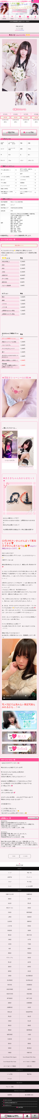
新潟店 (29, 957)
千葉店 (29, 944)
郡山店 (29, 903)
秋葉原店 (10, 930)
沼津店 (9, 975)
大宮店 (9, 944)
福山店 (29, 1016)
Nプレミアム (10, 957)
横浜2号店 (29, 935)
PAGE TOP (19, 865)
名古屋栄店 (9, 980)
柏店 (10, 948)
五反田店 (10, 921)
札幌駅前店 (29, 894)
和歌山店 (10, 1012)
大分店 (29, 1039)
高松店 (9, 1025)
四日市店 (10, 984)
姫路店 (9, 1002)
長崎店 (29, 1043)
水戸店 (29, 939)
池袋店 (29, 930)
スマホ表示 (25, 856)
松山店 (29, 1021)
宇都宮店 (29, 953)
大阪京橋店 (29, 993)
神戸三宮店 (29, 998)
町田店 (29, 926)
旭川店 (29, 898)
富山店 (9, 962)
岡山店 (9, 1016)
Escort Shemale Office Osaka (9, 1061)
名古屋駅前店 (29, 975)
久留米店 (10, 1039)
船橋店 (29, 948)
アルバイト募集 (10, 1086)
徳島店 (29, 1025)
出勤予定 (10, 877)
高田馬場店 (29, 912)
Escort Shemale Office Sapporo (10, 1057)
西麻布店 (29, 921)
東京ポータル (9, 907)
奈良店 (29, 1007)
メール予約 (29, 132)
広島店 (9, 1021)
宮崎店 (9, 1048)
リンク (9, 886)
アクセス (10, 1078)
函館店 (9, 898)
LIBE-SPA (29, 1066)
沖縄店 (9, 1052)
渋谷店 (9, 912)
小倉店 (29, 1034)
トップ (9, 872)
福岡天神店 (9, 1034)
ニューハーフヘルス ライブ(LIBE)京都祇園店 (19, 1111)
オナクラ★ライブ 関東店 (29, 1061)
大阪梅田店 (29, 984)
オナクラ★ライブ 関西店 (10, 1066)
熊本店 (9, 1043)
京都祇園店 (29, 1002)
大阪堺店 (29, 989)
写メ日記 (29, 881)
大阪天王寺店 (9, 993)
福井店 (9, 966)
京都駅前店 (9, 1007)
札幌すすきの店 (10, 894)
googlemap (11, 235)
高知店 (9, 1030)
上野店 (9, 917)
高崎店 (9, 953)
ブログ (9, 881)
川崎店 (9, 939)
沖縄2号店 (29, 1052)
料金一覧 (29, 872)
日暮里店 (29, 917)
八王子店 (10, 926)
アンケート (29, 877)
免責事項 (10, 1094)
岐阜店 (29, 966)
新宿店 (29, 907)
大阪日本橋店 (9, 989)
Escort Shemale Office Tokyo (29, 1057)
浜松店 (29, 971)
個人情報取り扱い (29, 1094)
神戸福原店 (9, 998)
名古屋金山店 (29, 980)
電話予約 (11, 132)
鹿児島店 (29, 1048)
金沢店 (29, 962)
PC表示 (13, 856)
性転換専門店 (29, 1012)
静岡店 (9, 971)
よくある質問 (29, 886)
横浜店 (9, 935)
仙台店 (9, 903)
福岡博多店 (29, 1030)
